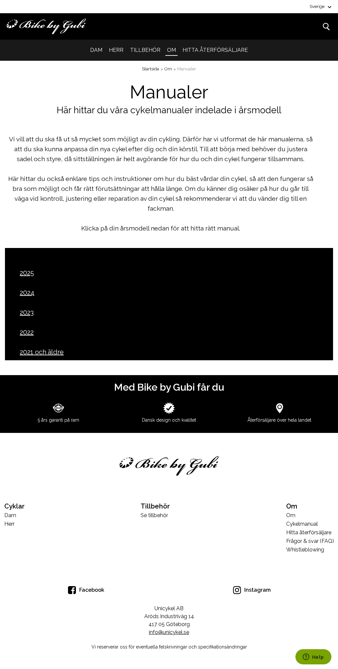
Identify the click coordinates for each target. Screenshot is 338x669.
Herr (116, 50)
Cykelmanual (302, 524)
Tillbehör (145, 50)
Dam (96, 50)
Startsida (150, 68)
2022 (27, 332)
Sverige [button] (317, 6)
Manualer (186, 68)
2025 (27, 273)
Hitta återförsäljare (215, 50)
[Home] (46, 26)
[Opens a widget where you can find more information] (313, 657)
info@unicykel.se (169, 632)
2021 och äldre (42, 352)
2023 (27, 312)
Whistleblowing (305, 550)
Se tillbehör (154, 515)
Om (171, 50)
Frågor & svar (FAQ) (310, 541)
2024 (27, 293)
